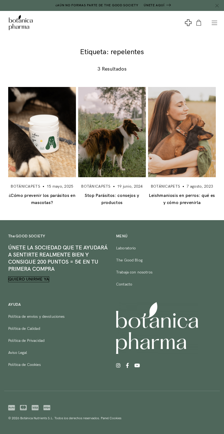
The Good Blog (129, 260)
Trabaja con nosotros (134, 272)
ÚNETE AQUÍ (154, 5)
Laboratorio (126, 248)
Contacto (124, 284)
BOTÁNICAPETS (25, 186)
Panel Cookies (111, 418)
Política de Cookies (24, 364)
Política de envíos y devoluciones (36, 316)
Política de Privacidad (26, 340)
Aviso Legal (17, 352)
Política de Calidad (24, 328)
